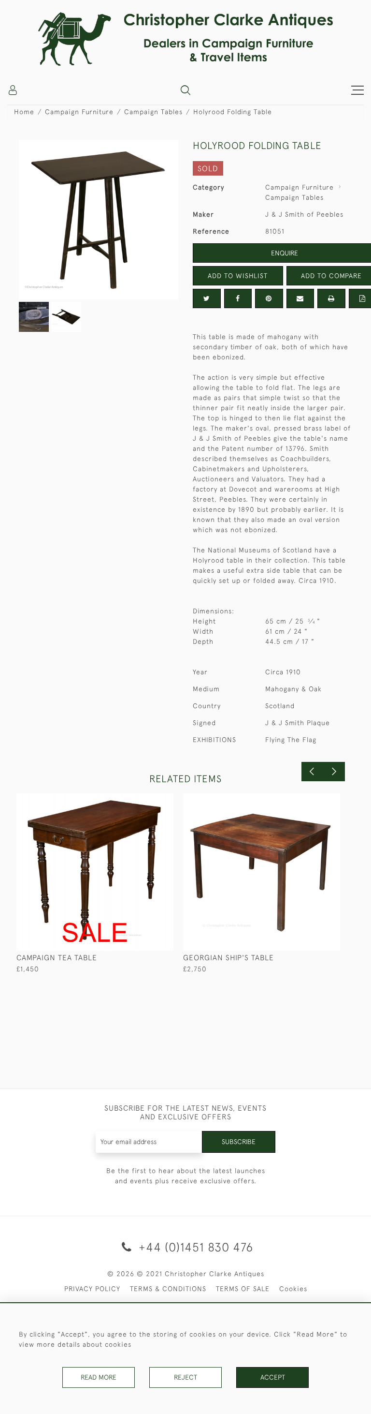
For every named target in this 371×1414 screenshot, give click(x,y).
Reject (185, 1377)
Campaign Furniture (79, 112)
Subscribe (239, 1142)
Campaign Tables (153, 112)
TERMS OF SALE (243, 1289)
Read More (98, 1377)
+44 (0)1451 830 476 (194, 1247)
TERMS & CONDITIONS (168, 1289)
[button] (185, 90)
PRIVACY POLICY (92, 1289)
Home (24, 112)
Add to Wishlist (238, 276)
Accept (272, 1377)
